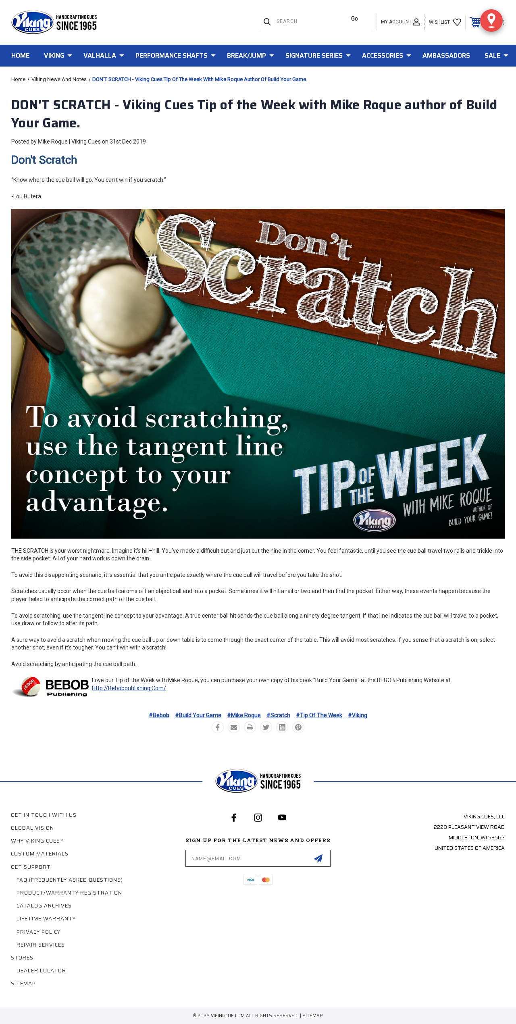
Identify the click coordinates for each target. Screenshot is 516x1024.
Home (20, 55)
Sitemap (23, 983)
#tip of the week (319, 715)
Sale (492, 55)
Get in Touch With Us (44, 815)
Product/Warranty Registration (69, 893)
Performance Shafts (171, 55)
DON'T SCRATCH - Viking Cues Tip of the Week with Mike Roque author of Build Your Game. (254, 114)
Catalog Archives (44, 905)
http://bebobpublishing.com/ (129, 688)
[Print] (250, 727)
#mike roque (244, 715)
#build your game (198, 715)
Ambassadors (446, 55)
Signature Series (314, 55)
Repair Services (41, 945)
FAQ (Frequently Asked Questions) (70, 880)
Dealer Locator (41, 970)
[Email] (234, 727)
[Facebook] (218, 727)
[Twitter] (266, 727)
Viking (54, 55)
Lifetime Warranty (46, 918)
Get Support (31, 867)
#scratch (278, 715)
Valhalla (99, 55)
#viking (357, 715)
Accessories (382, 55)
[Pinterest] (298, 727)
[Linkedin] (282, 727)
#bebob (159, 715)
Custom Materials (40, 853)
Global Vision (32, 828)
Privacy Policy (38, 932)
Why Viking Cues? (37, 841)
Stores (22, 957)
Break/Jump (246, 55)
